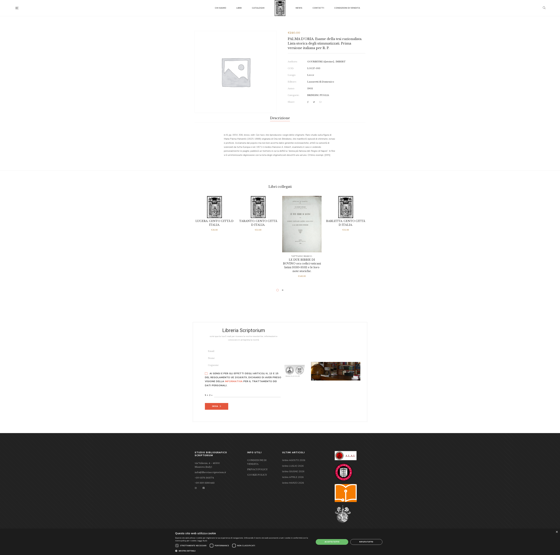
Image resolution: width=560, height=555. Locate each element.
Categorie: (293, 95)
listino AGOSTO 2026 (293, 460)
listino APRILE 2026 (293, 477)
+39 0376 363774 (204, 477)
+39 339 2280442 (205, 482)
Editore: (292, 81)
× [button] (557, 532)
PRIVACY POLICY (257, 469)
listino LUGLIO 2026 (293, 466)
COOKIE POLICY (257, 474)
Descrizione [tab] (280, 118)
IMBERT (341, 61)
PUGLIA (324, 95)
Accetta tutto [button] (332, 542)
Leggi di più (202, 540)
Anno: (291, 88)
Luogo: (292, 75)
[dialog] (280, 542)
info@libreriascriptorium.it (210, 472)
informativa (234, 381)
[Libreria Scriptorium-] (280, 8)
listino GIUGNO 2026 (293, 471)
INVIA (215, 406)
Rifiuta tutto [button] (366, 542)
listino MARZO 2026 (293, 482)
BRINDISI (312, 95)
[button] (242, 551)
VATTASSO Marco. (301, 256)
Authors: (293, 61)
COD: (291, 68)
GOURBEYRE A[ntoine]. (321, 61)
